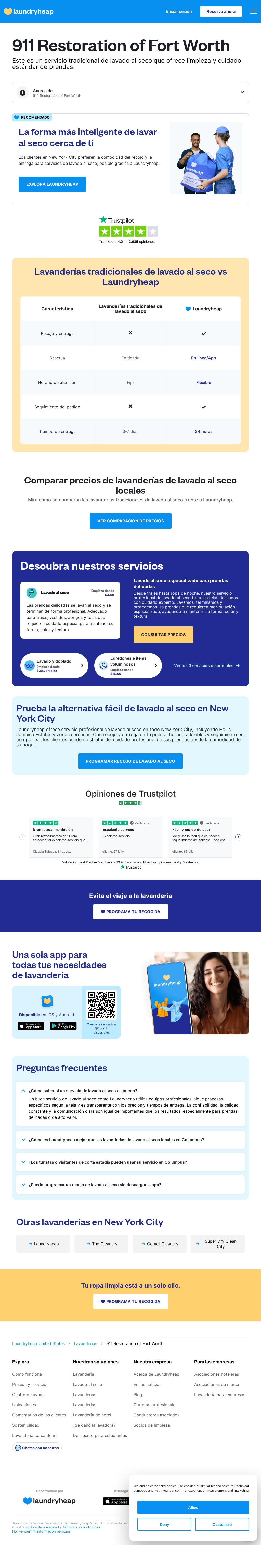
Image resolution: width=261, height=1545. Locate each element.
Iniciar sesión (179, 11)
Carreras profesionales (155, 1404)
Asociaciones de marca (216, 1384)
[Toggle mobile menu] (253, 11)
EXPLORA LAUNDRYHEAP (52, 184)
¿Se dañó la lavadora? (94, 1425)
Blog (138, 1394)
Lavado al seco (87, 1384)
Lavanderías (85, 1343)
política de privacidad (42, 1527)
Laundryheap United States (38, 1343)
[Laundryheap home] (29, 11)
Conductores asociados (156, 1414)
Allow (193, 1507)
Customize (222, 1524)
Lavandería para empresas (219, 1394)
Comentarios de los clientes (39, 1414)
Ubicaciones (24, 1404)
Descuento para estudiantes (100, 1435)
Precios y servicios (30, 1384)
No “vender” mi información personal (41, 1531)
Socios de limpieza (152, 1425)
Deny (164, 1524)
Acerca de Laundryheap (156, 1374)
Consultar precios (163, 634)
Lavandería (83, 1374)
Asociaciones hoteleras (216, 1374)
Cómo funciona (27, 1374)
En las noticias (147, 1384)
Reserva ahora (221, 11)
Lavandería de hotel (92, 1414)
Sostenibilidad (26, 1425)
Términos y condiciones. (82, 1527)
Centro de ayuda (28, 1394)
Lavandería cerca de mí (34, 1435)
